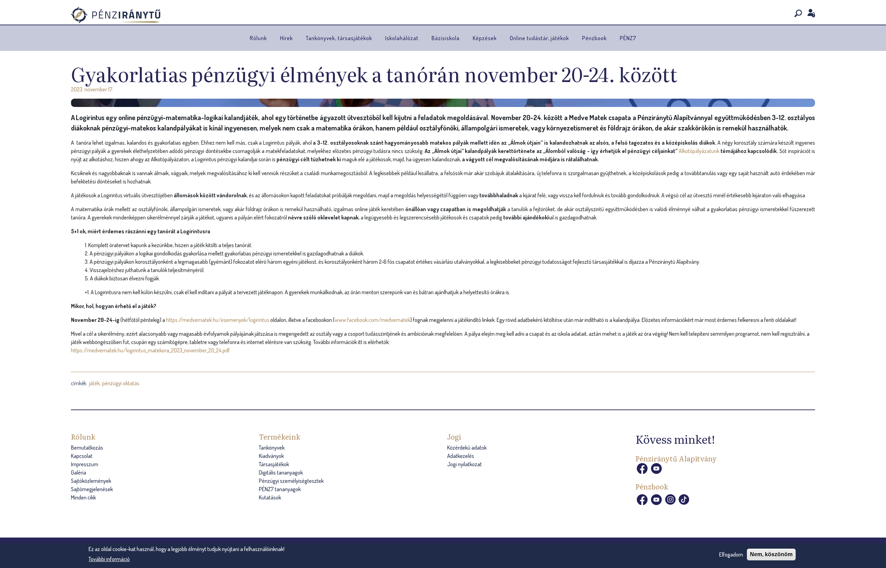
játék (94, 383)
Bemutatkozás (87, 447)
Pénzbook (594, 38)
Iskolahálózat (401, 38)
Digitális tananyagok (281, 472)
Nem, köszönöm (771, 554)
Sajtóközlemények (91, 480)
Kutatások (270, 497)
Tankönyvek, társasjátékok (339, 38)
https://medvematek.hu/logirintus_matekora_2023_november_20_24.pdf (150, 350)
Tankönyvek (271, 447)
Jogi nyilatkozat (464, 464)
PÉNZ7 (628, 38)
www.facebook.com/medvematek (372, 319)
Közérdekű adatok (467, 447)
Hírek (286, 38)
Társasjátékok (274, 464)
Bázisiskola (446, 38)
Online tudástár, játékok (539, 38)
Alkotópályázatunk (699, 150)
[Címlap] (115, 15)
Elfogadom (731, 554)
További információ (109, 558)
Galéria (78, 472)
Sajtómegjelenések (92, 489)
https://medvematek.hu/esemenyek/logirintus (218, 319)
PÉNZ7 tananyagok (280, 489)
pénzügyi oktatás (120, 383)
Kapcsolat (81, 455)
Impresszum (84, 464)
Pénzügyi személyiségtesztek (291, 480)
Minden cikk (83, 497)
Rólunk (258, 38)
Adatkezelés (460, 455)
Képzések (485, 38)
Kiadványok (271, 455)
